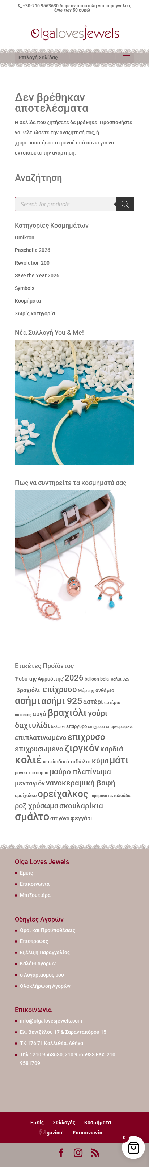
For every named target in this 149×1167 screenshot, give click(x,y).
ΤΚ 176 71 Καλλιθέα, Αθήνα (51, 1043)
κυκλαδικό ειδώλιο (67, 761)
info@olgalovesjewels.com (51, 1021)
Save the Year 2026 (37, 275)
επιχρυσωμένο (39, 749)
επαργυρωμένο (119, 726)
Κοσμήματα (28, 301)
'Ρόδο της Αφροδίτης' (39, 679)
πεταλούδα (119, 795)
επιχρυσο (86, 737)
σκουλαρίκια (81, 805)
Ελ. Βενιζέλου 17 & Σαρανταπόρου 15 (63, 1032)
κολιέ (28, 760)
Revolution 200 (32, 263)
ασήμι (27, 701)
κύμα (100, 761)
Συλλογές (64, 1122)
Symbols (24, 288)
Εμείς (26, 873)
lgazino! (54, 1133)
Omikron (24, 237)
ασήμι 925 (119, 679)
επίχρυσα (96, 726)
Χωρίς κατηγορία (35, 313)
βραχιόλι (27, 690)
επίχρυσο (59, 689)
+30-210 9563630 (41, 5)
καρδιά (111, 749)
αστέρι (93, 701)
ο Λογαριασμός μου (42, 975)
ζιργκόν (81, 748)
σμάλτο (32, 816)
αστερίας (23, 714)
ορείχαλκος (63, 793)
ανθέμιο (104, 690)
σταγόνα (59, 818)
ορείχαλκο (26, 795)
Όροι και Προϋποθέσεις (47, 930)
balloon (92, 679)
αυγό (39, 713)
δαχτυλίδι (32, 725)
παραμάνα (98, 795)
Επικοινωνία (35, 884)
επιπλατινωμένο (41, 738)
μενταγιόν (30, 783)
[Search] (125, 204)
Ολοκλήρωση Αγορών (45, 986)
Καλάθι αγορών (38, 963)
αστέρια (112, 702)
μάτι (119, 760)
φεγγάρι (81, 818)
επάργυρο (76, 726)
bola (104, 679)
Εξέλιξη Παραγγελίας (45, 952)
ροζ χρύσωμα (36, 806)
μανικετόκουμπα (31, 772)
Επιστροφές (34, 941)
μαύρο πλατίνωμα (80, 771)
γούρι (97, 713)
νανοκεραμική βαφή (80, 783)
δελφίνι (58, 726)
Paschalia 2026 (32, 250)
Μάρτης (86, 690)
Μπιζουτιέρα (35, 895)
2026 (74, 677)
